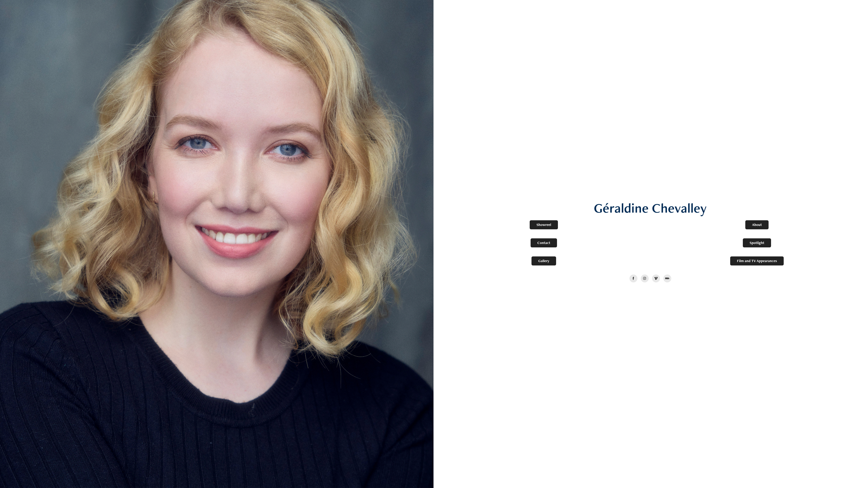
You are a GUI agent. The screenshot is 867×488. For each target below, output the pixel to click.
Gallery (543, 260)
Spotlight (757, 242)
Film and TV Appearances (757, 260)
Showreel (543, 224)
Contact (543, 242)
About (757, 224)
